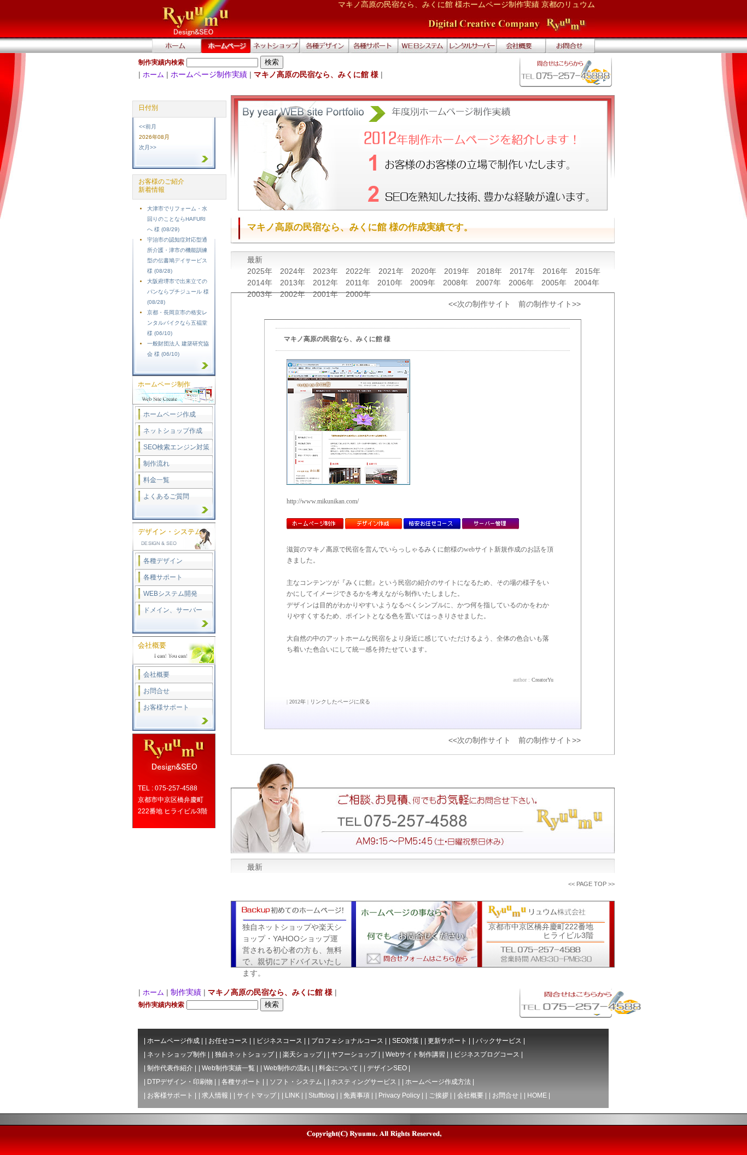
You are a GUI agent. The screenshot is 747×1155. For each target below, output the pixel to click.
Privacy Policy (399, 1095)
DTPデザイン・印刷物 (180, 1082)
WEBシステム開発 (170, 593)
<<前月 (147, 127)
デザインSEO (387, 1068)
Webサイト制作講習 (415, 1054)
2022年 (359, 271)
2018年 (490, 271)
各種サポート (163, 577)
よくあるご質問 (166, 496)
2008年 (456, 282)
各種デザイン (163, 561)
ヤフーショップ (354, 1054)
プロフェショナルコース (347, 1041)
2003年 (261, 294)
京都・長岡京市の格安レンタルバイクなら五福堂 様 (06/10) (177, 322)
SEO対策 (405, 1041)
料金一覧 (156, 480)
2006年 (522, 282)
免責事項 (356, 1095)
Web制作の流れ (287, 1068)
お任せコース (228, 1041)
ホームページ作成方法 (438, 1082)
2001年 (326, 294)
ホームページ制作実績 (209, 74)
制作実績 (186, 992)
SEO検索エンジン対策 (176, 447)
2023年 (326, 271)
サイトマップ (256, 1095)
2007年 (489, 282)
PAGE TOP (591, 884)
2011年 (359, 282)
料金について (338, 1068)
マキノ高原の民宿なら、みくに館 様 (337, 339)
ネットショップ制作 (176, 1054)
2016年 (556, 271)
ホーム (153, 75)
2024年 (293, 271)
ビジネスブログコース (487, 1054)
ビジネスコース (279, 1041)
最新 (254, 259)
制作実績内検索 (161, 62)
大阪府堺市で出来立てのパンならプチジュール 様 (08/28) (178, 291)
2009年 (423, 282)
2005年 (555, 282)
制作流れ (156, 463)
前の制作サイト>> (549, 304)
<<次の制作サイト (479, 304)
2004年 (586, 282)
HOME (537, 1095)
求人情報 (215, 1095)
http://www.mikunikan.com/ (323, 501)
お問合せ (156, 691)
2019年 (457, 271)
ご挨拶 (438, 1095)
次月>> (147, 147)
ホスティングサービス (363, 1082)
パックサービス (499, 1041)
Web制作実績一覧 (228, 1068)
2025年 (261, 271)
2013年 (293, 282)
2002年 (293, 294)
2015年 (587, 271)
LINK (292, 1095)
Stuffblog (321, 1095)
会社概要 (156, 674)
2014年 (261, 282)
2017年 (523, 271)
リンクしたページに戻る (340, 702)
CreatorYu (542, 680)
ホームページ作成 (169, 414)
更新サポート (447, 1041)
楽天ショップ (302, 1054)
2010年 (391, 282)
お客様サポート (166, 707)
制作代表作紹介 (170, 1068)
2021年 (392, 271)
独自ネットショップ (244, 1054)
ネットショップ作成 (172, 431)
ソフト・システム (296, 1082)
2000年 (358, 294)
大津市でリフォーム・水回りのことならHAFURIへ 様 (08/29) (177, 219)
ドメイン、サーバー (172, 610)
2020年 (425, 271)
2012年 (326, 282)
